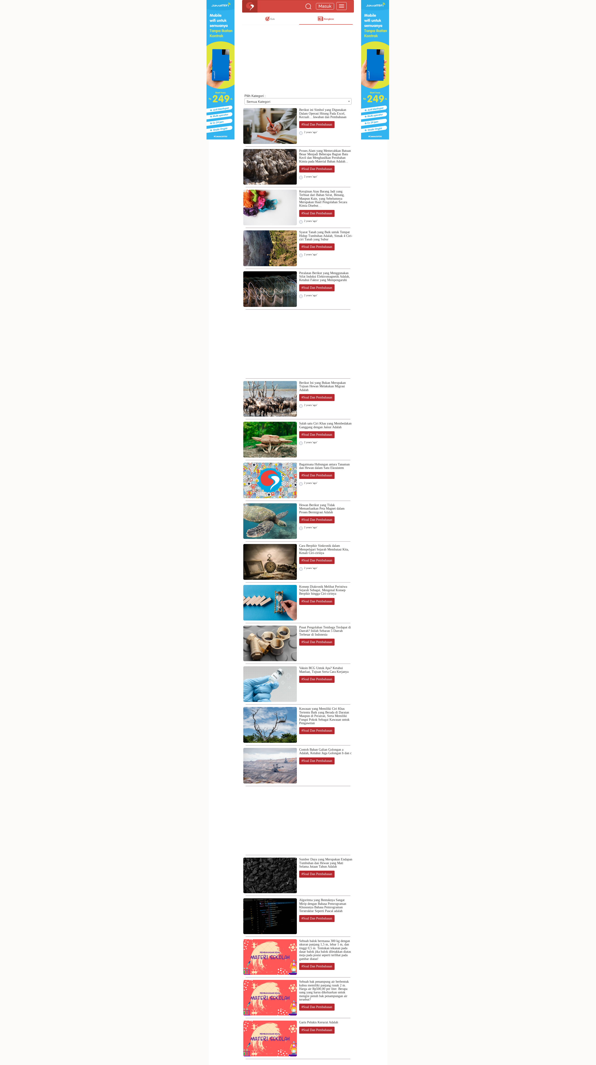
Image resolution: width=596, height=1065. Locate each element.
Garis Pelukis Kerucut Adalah (318, 1022)
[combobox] (298, 101)
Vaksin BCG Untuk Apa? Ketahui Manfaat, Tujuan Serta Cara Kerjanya (324, 669)
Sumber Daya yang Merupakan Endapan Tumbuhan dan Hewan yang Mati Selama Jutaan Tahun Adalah (325, 863)
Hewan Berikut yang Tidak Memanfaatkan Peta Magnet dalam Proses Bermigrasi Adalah (322, 508)
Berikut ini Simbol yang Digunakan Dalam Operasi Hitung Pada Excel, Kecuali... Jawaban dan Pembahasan (322, 113)
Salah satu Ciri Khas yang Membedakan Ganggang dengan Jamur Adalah (325, 425)
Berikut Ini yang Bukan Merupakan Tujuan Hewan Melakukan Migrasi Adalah (322, 386)
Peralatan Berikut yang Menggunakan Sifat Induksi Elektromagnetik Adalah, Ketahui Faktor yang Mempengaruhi (324, 276)
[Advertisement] (298, 56)
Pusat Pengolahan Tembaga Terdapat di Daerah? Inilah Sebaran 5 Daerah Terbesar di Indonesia (325, 631)
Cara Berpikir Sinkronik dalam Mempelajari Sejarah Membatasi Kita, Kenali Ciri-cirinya (324, 549)
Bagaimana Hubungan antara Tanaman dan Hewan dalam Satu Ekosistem (324, 466)
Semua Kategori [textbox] (258, 101)
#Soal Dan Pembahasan (316, 124)
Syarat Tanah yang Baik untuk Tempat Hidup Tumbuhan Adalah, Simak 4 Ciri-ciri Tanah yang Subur (325, 235)
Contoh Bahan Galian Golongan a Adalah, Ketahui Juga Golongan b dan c (325, 751)
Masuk (325, 6)
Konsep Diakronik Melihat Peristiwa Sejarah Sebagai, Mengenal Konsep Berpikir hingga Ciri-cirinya (323, 590)
